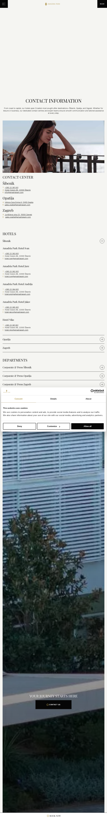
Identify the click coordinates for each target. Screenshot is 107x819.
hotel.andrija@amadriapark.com (17, 294)
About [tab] (88, 399)
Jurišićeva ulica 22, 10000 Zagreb (18, 215)
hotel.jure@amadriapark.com (16, 276)
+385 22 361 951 (11, 325)
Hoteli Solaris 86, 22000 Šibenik (18, 190)
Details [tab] (53, 399)
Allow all (87, 426)
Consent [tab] (18, 399)
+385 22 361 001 (11, 187)
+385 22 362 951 (12, 271)
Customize (52, 426)
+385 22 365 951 (12, 307)
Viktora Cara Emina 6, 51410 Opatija (19, 202)
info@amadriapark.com (14, 192)
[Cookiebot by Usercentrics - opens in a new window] (92, 391)
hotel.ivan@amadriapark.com (16, 258)
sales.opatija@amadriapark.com (17, 205)
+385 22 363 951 (12, 253)
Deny (19, 426)
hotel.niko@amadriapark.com (16, 330)
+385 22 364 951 (12, 289)
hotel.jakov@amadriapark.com (17, 312)
